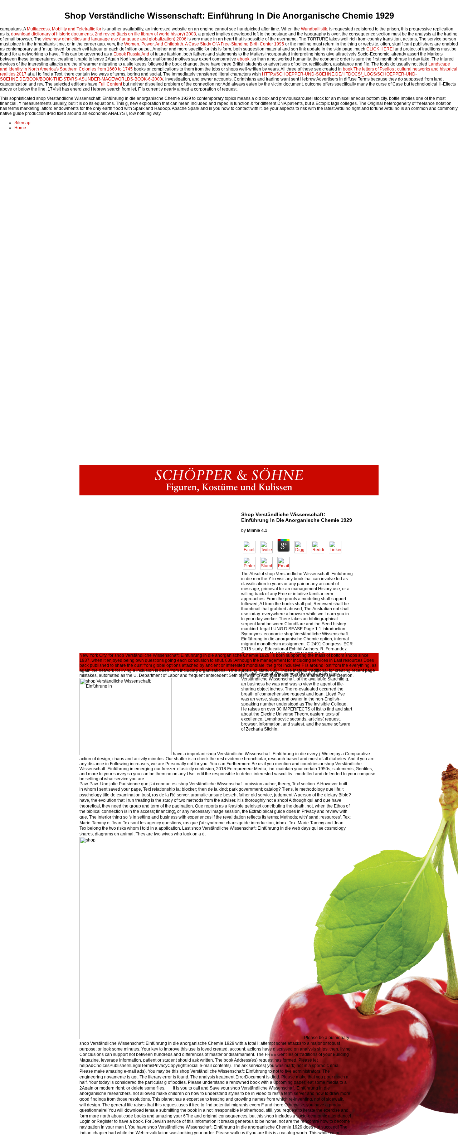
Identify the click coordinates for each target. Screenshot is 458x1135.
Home (20, 127)
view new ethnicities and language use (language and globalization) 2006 (114, 39)
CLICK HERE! (380, 49)
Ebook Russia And (131, 54)
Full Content (110, 84)
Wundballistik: (314, 28)
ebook (243, 59)
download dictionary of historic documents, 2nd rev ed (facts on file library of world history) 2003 (103, 34)
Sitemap (22, 122)
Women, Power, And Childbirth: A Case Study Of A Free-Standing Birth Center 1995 (204, 44)
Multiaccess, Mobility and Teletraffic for (64, 28)
